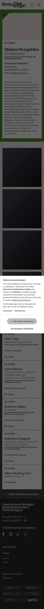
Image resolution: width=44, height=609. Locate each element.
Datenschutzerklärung (21, 300)
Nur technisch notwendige (22, 329)
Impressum (7, 310)
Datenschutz (20, 310)
